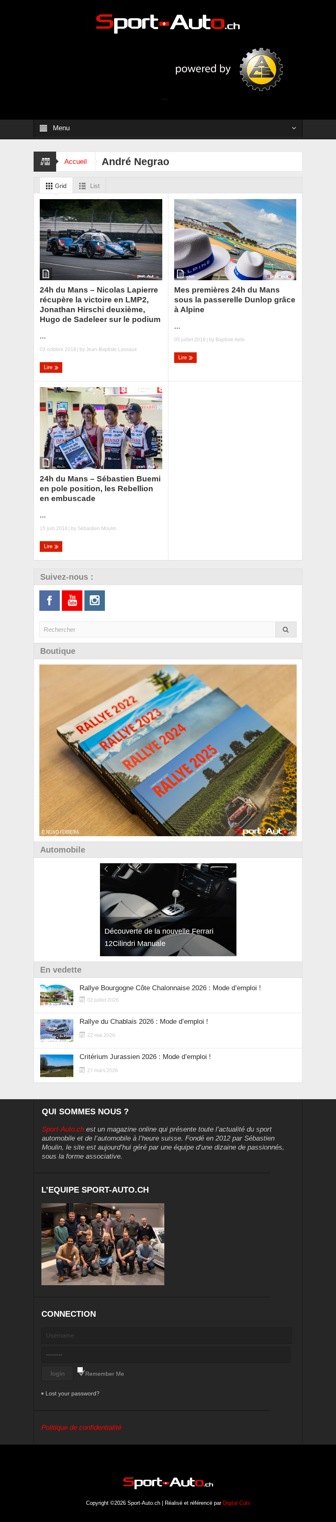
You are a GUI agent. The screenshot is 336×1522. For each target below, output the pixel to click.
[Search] (286, 629)
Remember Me (104, 1373)
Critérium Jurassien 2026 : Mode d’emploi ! (145, 1057)
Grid (59, 185)
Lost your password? (72, 1393)
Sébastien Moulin (96, 528)
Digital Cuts (236, 1503)
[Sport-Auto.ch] (168, 23)
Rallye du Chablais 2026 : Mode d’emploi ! (143, 1021)
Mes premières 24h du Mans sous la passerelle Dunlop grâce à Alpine (234, 300)
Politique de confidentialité (81, 1427)
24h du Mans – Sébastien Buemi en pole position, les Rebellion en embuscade (100, 488)
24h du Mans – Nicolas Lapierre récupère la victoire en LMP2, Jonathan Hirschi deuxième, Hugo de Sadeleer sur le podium (100, 305)
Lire (49, 367)
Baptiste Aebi (230, 340)
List (94, 185)
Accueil (75, 162)
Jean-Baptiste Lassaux (111, 349)
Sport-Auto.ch (63, 1129)
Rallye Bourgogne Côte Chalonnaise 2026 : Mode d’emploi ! (170, 988)
